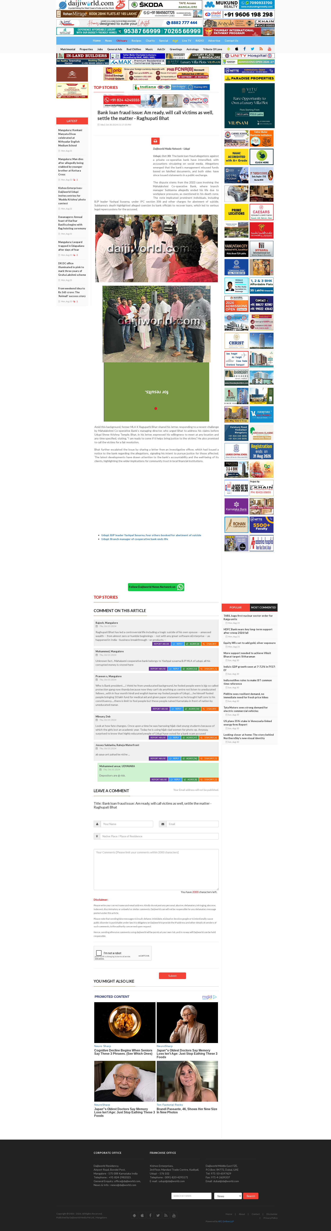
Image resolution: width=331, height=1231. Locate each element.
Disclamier (272, 1214)
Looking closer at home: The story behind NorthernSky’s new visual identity (249, 736)
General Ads (114, 49)
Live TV (186, 40)
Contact (256, 1214)
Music (149, 49)
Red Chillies (134, 49)
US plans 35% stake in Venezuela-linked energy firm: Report (248, 723)
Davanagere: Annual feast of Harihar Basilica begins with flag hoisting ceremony (72, 222)
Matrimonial (68, 49)
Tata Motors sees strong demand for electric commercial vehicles (246, 709)
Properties (86, 49)
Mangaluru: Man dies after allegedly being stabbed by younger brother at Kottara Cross (71, 167)
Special (163, 40)
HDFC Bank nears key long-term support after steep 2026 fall (248, 631)
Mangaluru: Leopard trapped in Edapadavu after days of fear (71, 245)
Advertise (214, 40)
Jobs (100, 49)
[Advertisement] (123, 172)
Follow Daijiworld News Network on (153, 586)
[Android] (228, 49)
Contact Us (231, 40)
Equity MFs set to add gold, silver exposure (250, 642)
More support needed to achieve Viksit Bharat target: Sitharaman (247, 655)
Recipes (136, 40)
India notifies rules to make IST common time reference (248, 682)
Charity (150, 40)
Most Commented (263, 607)
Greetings (176, 49)
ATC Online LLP (226, 1221)
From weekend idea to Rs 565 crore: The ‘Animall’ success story (72, 292)
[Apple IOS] (236, 49)
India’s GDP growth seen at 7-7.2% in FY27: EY (249, 668)
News (108, 40)
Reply (180, 644)
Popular (236, 607)
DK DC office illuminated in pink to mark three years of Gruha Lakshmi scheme (72, 269)
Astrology (193, 49)
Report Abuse (161, 644)
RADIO (200, 40)
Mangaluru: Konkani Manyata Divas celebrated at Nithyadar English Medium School (70, 138)
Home (229, 1214)
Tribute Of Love (212, 49)
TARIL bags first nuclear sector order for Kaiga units (248, 617)
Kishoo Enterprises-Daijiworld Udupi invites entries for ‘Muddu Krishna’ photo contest (72, 195)
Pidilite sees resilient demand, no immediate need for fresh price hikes (246, 695)
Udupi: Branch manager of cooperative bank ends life (134, 539)
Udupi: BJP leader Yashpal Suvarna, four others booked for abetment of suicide (151, 535)
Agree (194, 644)
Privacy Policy (271, 1217)
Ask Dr (161, 49)
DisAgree (211, 644)
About (242, 1214)
